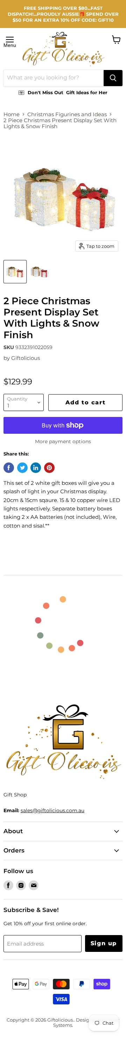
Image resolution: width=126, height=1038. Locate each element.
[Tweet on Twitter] (22, 467)
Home (12, 114)
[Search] (113, 78)
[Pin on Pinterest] (49, 467)
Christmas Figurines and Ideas (67, 114)
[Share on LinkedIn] (35, 467)
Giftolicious (25, 358)
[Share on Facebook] (9, 467)
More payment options (63, 441)
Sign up (104, 943)
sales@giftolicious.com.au (52, 810)
